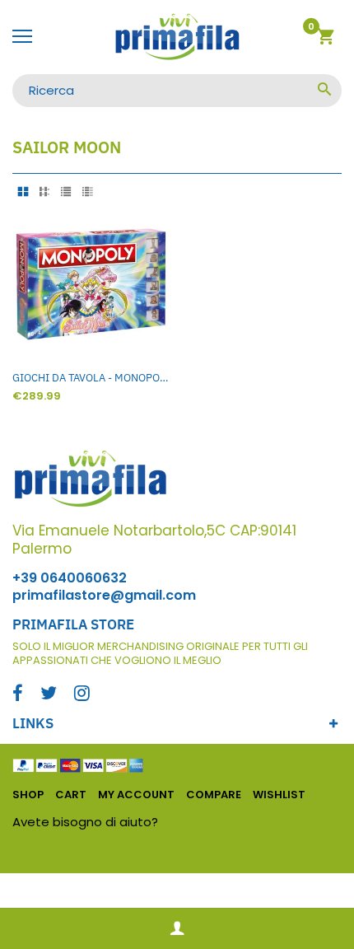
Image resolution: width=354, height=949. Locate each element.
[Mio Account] (177, 929)
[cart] (325, 39)
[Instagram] (82, 695)
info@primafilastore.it (228, 821)
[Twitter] (48, 695)
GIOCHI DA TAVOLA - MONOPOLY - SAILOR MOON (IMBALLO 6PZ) (90, 378)
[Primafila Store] (177, 37)
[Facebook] (17, 695)
